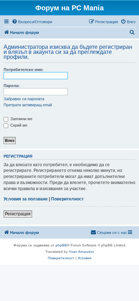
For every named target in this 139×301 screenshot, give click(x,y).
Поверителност (67, 199)
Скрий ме (18, 125)
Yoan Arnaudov (81, 252)
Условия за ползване (26, 199)
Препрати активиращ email (28, 105)
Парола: (12, 85)
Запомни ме (20, 119)
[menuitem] (32, 21)
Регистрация (18, 213)
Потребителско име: (23, 69)
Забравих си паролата (24, 99)
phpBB (61, 245)
